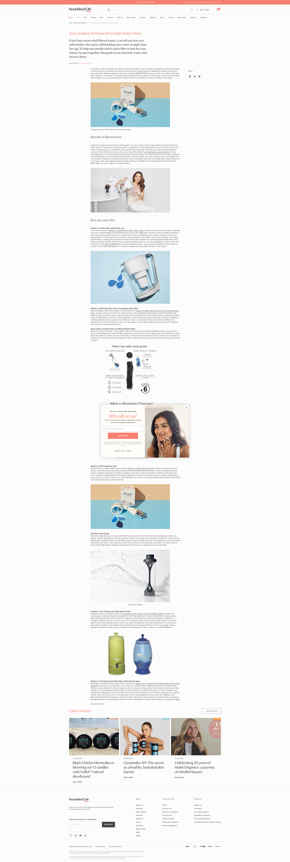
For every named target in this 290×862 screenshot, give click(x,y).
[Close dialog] (186, 407)
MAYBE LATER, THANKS (123, 451)
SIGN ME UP (123, 435)
